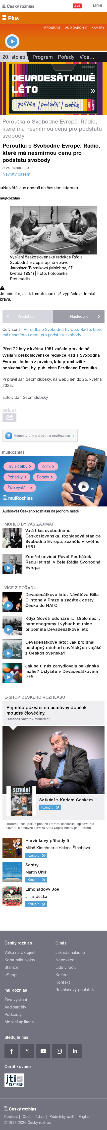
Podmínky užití (62, 1117)
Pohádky (15, 477)
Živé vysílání (17, 487)
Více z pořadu (20, 588)
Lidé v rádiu (66, 967)
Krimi (46, 466)
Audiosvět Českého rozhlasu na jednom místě (40, 511)
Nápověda (64, 960)
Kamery (98, 28)
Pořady (66, 57)
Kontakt (62, 982)
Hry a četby (17, 466)
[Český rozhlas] (18, 6)
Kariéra (61, 975)
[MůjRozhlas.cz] (10, 198)
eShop (10, 975)
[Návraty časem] (53, 88)
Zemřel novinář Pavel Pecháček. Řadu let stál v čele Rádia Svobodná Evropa (63, 562)
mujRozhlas (13, 452)
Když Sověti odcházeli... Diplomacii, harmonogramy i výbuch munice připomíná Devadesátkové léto (62, 624)
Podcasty (13, 1014)
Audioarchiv (76, 28)
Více (87, 57)
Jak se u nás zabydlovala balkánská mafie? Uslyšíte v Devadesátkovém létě (62, 671)
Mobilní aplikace (19, 1022)
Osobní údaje (34, 1117)
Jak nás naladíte (70, 952)
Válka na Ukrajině (20, 952)
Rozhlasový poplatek (74, 989)
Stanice (11, 967)
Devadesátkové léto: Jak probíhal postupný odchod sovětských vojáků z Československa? (63, 648)
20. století (13, 57)
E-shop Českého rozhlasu (34, 697)
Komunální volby (19, 960)
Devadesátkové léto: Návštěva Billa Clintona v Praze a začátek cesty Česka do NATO (62, 600)
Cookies (11, 1117)
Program (52, 28)
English (85, 1117)
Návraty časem (16, 174)
